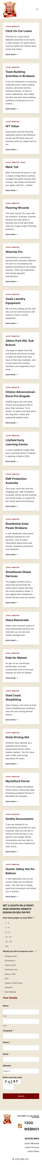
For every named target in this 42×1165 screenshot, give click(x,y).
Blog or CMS (10, 974)
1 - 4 (7, 923)
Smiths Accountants (19, 819)
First (5, 1016)
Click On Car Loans (19, 31)
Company (8, 1031)
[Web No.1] (10, 9)
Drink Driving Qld (17, 737)
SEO (6, 978)
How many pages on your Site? (19, 918)
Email (6, 1054)
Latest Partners (32, 1147)
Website (7, 1066)
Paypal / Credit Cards (13, 983)
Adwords (8, 987)
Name (6, 1006)
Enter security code (12, 1077)
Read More (11, 54)
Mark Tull (12, 167)
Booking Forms (11, 970)
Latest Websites (12, 26)
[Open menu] (37, 9)
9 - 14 (7, 932)
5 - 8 (7, 928)
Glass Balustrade (17, 620)
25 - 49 (8, 942)
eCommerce (10, 961)
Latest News (33, 1151)
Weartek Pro (14, 251)
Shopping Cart (11, 956)
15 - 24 (8, 937)
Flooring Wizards (17, 207)
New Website (10, 992)
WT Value (12, 126)
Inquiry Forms (10, 965)
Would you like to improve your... (20, 951)
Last (5, 1025)
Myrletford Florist (18, 781)
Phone (7, 1042)
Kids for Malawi (16, 657)
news (23, 162)
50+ (7, 946)
